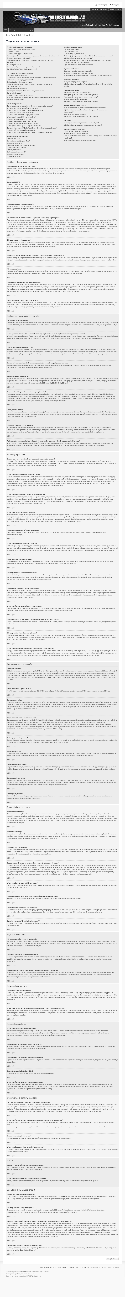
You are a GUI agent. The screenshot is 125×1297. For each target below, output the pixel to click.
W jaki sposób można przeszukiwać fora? (77, 92)
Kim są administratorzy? (71, 49)
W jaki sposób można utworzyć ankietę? (20, 112)
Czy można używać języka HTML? (18, 141)
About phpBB (94, 1199)
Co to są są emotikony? (15, 143)
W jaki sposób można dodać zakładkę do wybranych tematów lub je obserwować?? (86, 111)
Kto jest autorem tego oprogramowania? (77, 131)
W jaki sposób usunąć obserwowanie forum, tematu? (81, 116)
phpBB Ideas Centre (14, 1212)
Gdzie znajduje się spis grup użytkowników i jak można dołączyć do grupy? (88, 56)
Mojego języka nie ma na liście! (17, 89)
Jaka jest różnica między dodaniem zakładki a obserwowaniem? (85, 108)
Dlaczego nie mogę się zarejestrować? (20, 54)
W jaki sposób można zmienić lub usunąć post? (22, 108)
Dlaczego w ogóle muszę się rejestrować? (21, 49)
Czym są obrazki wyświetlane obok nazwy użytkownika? (25, 91)
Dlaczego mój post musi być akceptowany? (21, 130)
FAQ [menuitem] (5, 30)
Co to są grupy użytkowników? (74, 54)
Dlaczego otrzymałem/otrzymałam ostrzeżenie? (22, 123)
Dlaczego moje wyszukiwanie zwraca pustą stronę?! (81, 97)
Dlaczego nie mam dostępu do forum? (19, 119)
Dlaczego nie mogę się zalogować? (19, 58)
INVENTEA (29, 1276)
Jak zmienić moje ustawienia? (17, 75)
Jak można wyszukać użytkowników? (76, 99)
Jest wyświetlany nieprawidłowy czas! (19, 82)
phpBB (23, 1272)
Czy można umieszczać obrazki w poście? (21, 145)
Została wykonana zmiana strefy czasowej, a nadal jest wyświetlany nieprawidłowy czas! (29, 85)
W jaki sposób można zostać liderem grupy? (78, 58)
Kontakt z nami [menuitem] (74, 1267)
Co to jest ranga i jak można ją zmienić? (20, 95)
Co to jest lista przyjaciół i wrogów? (75, 82)
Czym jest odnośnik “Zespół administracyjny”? (79, 65)
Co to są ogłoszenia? (14, 150)
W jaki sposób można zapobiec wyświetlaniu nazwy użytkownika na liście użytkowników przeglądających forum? (31, 79)
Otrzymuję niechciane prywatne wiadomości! (78, 73)
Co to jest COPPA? (13, 51)
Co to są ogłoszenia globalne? (17, 147)
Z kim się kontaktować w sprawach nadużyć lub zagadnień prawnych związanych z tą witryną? (90, 137)
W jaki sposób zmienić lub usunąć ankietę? (21, 117)
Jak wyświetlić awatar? (14, 93)
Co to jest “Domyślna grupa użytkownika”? (78, 62)
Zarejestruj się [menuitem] (102, 5)
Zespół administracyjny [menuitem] (25, 30)
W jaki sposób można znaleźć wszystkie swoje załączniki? (83, 125)
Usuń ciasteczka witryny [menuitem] (90, 1267)
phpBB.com (63, 383)
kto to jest (67, 1226)
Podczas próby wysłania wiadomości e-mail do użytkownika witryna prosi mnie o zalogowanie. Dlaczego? (33, 99)
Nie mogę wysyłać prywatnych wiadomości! (78, 71)
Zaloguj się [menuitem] (115, 5)
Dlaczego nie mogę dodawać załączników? (21, 121)
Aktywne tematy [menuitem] (115, 9)
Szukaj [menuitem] (12, 30)
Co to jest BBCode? (13, 139)
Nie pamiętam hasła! (14, 65)
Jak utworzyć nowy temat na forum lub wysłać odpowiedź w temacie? (30, 106)
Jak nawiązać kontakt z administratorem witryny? (80, 140)
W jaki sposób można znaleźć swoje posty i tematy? (81, 101)
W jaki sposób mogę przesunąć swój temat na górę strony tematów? (29, 132)
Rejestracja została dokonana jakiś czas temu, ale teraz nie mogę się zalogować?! (30, 61)
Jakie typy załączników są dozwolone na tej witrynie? (81, 123)
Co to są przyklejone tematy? (16, 152)
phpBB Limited (65, 1196)
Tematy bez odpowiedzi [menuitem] (99, 9)
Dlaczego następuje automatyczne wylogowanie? (23, 67)
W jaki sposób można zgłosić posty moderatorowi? (24, 126)
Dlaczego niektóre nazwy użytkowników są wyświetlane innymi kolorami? (88, 60)
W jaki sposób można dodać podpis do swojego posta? (25, 110)
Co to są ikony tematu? (14, 156)
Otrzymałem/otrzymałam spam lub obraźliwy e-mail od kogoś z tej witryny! (88, 75)
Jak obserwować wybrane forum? (75, 114)
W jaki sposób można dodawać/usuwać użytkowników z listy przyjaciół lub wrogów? (88, 85)
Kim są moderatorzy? (71, 51)
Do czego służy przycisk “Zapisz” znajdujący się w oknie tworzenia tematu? (32, 128)
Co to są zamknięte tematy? (16, 154)
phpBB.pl (53, 383)
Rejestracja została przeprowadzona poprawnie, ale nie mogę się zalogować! (32, 56)
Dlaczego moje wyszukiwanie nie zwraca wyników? (81, 95)
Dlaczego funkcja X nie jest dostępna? (76, 134)
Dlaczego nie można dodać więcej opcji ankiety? (23, 115)
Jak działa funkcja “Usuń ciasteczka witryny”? (22, 69)
